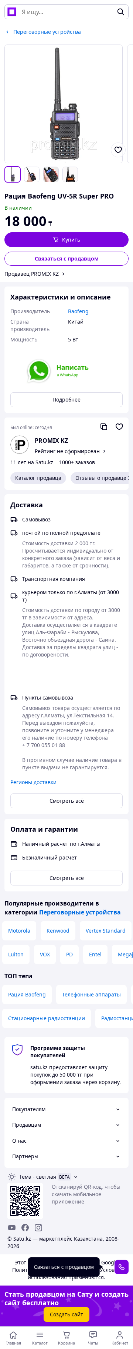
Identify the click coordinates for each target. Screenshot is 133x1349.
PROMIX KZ (51, 440)
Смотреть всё (67, 800)
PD (69, 954)
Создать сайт (66, 1314)
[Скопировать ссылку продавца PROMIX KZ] (104, 426)
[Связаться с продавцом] (121, 1267)
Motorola (19, 930)
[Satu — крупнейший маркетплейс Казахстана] (12, 12)
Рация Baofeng (27, 994)
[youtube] (11, 1227)
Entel (95, 954)
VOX (45, 954)
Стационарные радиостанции (46, 1018)
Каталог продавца (38, 477)
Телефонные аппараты (91, 994)
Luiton (16, 954)
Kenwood (58, 930)
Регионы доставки (33, 782)
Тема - (37, 1176)
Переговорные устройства (80, 912)
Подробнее (66, 399)
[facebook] (25, 1227)
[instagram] (38, 1227)
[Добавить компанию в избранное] (119, 426)
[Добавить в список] (118, 150)
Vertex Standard (106, 930)
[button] (66, 239)
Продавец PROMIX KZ (31, 273)
